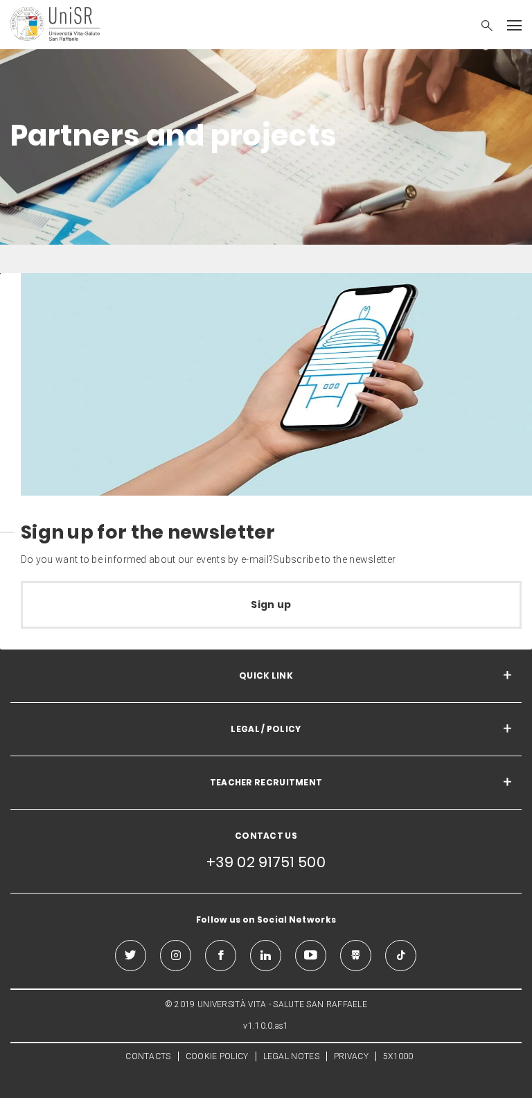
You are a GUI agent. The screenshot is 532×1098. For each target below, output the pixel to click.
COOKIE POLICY (217, 1056)
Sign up (271, 604)
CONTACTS (147, 1056)
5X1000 (398, 1056)
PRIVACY (351, 1056)
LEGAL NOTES (291, 1056)
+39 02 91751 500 (266, 862)
